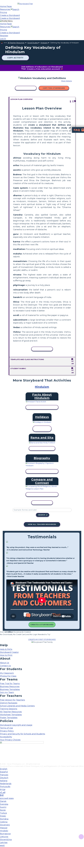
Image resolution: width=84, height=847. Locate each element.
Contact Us (5, 665)
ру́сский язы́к (7, 798)
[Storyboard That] (25, 4)
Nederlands (5, 783)
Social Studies (32, 43)
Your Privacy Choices (10, 740)
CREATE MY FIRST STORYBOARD (42, 639)
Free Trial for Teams (10, 683)
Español (4, 772)
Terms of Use (6, 728)
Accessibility (6, 737)
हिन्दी (2, 795)
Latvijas (3, 842)
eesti (2, 845)
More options (66, 81)
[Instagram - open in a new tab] (1, 754)
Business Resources (9, 686)
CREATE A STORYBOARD (42, 625)
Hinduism (44, 43)
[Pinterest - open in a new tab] (1, 761)
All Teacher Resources (16, 43)
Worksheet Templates (11, 714)
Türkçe (3, 813)
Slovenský (5, 825)
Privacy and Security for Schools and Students (22, 734)
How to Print (6, 655)
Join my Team (7, 692)
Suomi (3, 807)
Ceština (3, 822)
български (5, 833)
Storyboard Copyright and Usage (16, 725)
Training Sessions (8, 709)
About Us (4, 663)
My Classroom (7, 673)
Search (41, 515)
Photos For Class (8, 676)
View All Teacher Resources (42, 524)
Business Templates (10, 689)
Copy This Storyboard (54, 88)
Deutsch (4, 778)
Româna (4, 819)
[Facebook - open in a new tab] (1, 750)
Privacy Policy (7, 731)
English (3, 769)
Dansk (3, 801)
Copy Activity (15, 58)
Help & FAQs (6, 649)
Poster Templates (8, 717)
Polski (3, 816)
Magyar (3, 828)
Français (4, 775)
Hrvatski (4, 831)
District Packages (8, 703)
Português (5, 786)
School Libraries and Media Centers (17, 706)
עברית (2, 789)
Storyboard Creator (9, 652)
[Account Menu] (6, 21)
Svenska (4, 804)
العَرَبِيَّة (2, 792)
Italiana (3, 780)
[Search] (15, 9)
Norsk (3, 810)
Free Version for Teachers (12, 700)
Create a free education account (43, 69)
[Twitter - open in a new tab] (1, 758)
